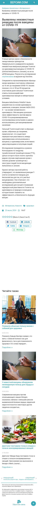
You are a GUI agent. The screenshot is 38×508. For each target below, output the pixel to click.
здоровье (30, 206)
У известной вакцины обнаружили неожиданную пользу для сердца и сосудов (17, 384)
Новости (18, 206)
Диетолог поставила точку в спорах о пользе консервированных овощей (18, 447)
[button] (3, 2)
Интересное (24, 8)
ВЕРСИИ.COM (19, 2)
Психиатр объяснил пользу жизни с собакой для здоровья (17, 327)
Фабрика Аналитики (10, 8)
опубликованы (8, 77)
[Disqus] (19, 261)
